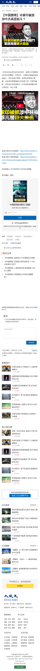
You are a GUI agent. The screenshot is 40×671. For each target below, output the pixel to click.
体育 (5, 628)
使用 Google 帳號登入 (22, 223)
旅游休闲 (24, 646)
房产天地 (24, 637)
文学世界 (14, 640)
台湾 (30, 6)
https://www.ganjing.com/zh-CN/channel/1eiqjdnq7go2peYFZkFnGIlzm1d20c (19, 160)
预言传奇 (14, 646)
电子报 (6, 604)
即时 (7, 6)
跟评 (34, 350)
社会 (9, 628)
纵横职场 (24, 643)
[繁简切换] (30, 65)
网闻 (13, 628)
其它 (25, 628)
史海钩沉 (7, 643)
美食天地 (31, 643)
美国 (16, 6)
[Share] (13, 372)
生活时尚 (31, 640)
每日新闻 (8, 10)
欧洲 (25, 625)
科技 (5, 625)
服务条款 (28, 604)
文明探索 (14, 637)
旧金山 (26, 619)
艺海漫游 (7, 649)
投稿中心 (14, 607)
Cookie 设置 (20, 667)
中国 (12, 6)
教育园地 (7, 646)
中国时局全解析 (15, 243)
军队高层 (10, 239)
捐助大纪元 (29, 607)
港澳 (13, 622)
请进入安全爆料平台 (20, 496)
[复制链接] (17, 65)
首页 (3, 6)
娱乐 (13, 625)
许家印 (17, 239)
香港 (34, 6)
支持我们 (20, 586)
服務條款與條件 (28, 226)
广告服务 (21, 607)
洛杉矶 (20, 622)
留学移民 (31, 637)
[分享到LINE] (8, 65)
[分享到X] (13, 65)
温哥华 (20, 625)
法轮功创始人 (28, 236)
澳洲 (19, 628)
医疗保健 (24, 640)
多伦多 (26, 622)
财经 (9, 625)
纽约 (19, 619)
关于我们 (13, 604)
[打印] (21, 65)
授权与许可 (20, 604)
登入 (36, 2)
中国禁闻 (15, 169)
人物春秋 (14, 643)
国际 (21, 6)
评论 (25, 6)
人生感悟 (7, 640)
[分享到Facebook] (4, 65)
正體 (30, 2)
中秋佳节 (18, 236)
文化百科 (7, 637)
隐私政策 (7, 607)
